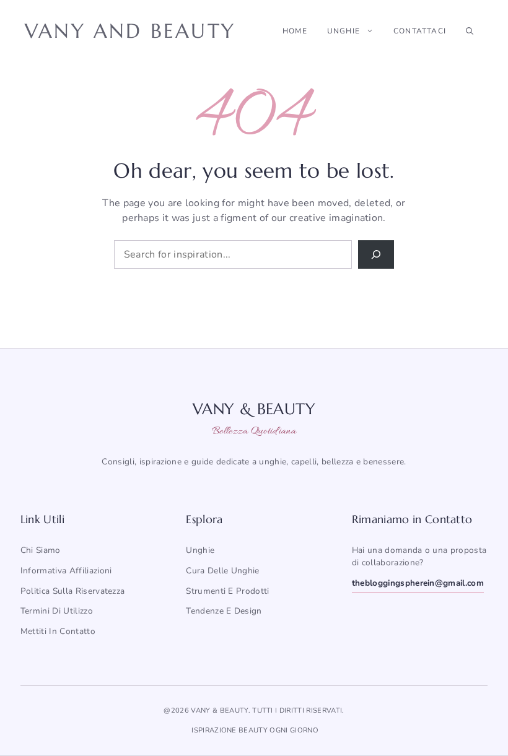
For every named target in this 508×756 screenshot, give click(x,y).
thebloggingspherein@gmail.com (418, 583)
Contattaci (419, 31)
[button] (469, 31)
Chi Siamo (40, 550)
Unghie (343, 31)
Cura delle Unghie (222, 570)
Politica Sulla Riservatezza (72, 591)
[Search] (376, 254)
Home (294, 31)
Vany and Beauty (130, 31)
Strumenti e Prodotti (227, 591)
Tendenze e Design (223, 611)
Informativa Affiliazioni (66, 570)
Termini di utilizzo (56, 611)
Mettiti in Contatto (57, 631)
